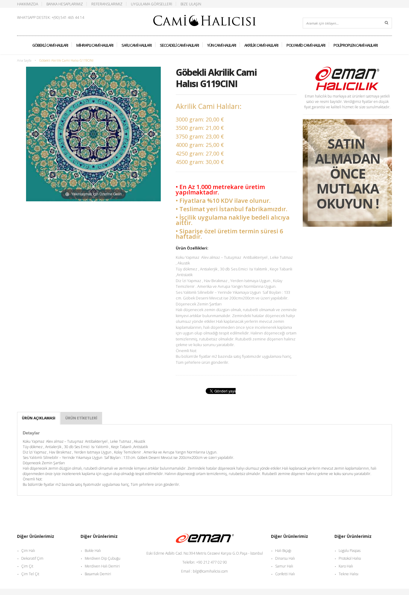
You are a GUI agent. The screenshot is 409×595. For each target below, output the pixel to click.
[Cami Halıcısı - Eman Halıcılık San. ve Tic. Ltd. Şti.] (204, 18)
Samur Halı (284, 566)
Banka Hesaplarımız (64, 4)
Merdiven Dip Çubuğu (102, 558)
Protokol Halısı (350, 558)
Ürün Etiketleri (81, 418)
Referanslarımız (106, 4)
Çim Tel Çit (30, 573)
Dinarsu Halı (285, 558)
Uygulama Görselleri (151, 4)
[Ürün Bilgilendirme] (347, 121)
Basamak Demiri (98, 573)
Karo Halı (346, 566)
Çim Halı (28, 550)
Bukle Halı (93, 550)
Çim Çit (27, 566)
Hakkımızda (27, 4)
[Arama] (386, 23)
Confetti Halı (285, 573)
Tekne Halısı (348, 573)
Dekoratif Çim (32, 558)
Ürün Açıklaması (38, 418)
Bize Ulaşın (191, 4)
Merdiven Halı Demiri (102, 566)
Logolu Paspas (349, 550)
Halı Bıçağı (283, 550)
